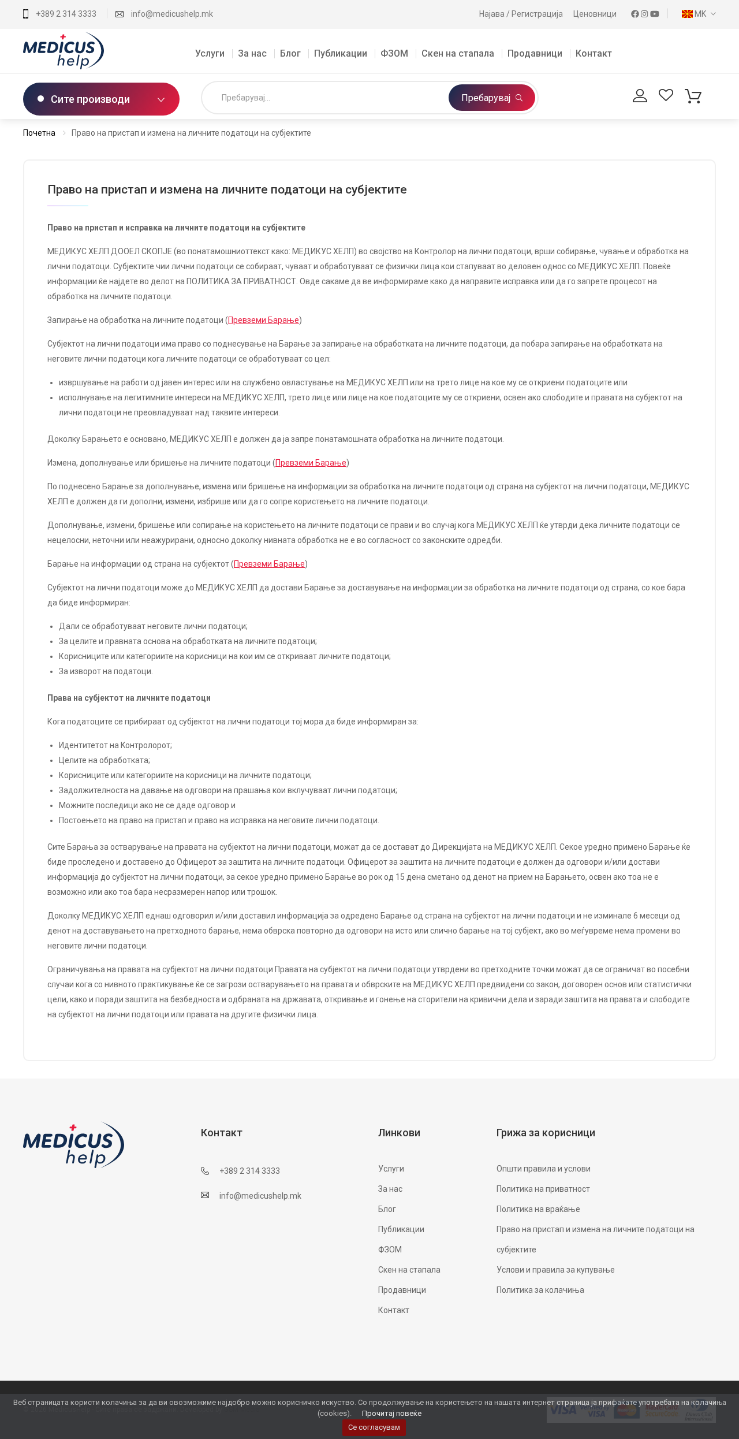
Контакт (594, 53)
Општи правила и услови (544, 1168)
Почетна (39, 132)
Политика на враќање (538, 1209)
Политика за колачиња (540, 1290)
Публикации (340, 53)
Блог (290, 53)
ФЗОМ (394, 53)
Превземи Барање (263, 320)
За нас (252, 53)
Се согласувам (374, 1427)
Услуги (210, 53)
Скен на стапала (457, 53)
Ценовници (595, 13)
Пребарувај (487, 97)
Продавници (534, 53)
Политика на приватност (543, 1188)
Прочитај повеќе (391, 1413)
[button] (696, 13)
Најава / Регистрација (522, 13)
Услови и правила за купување (556, 1269)
